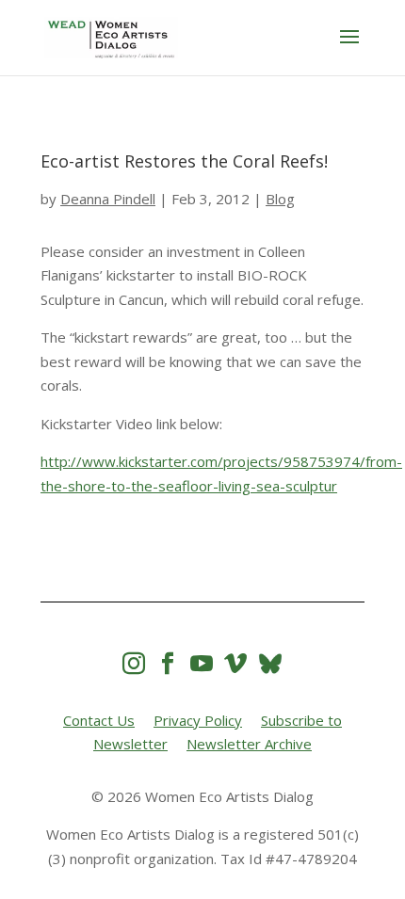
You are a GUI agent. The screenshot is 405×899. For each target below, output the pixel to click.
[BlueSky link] (270, 663)
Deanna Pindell (107, 198)
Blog (280, 198)
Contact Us (99, 720)
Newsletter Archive (249, 743)
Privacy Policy (198, 720)
